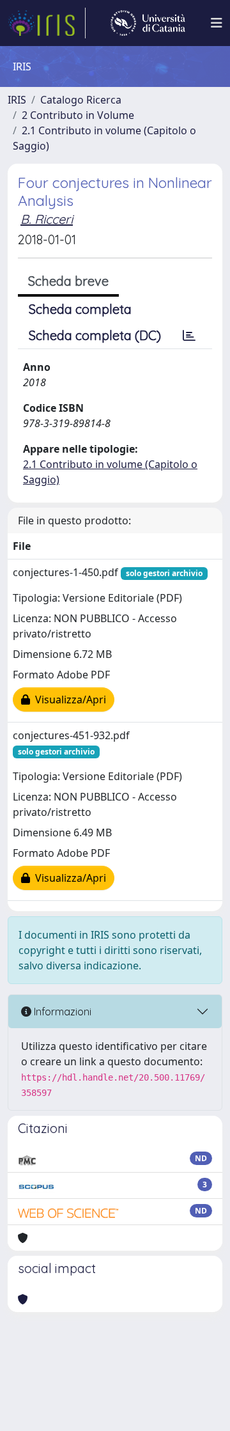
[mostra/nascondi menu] (216, 23)
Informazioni (61, 1011)
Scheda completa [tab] (80, 309)
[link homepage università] (147, 23)
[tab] (189, 335)
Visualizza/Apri (68, 699)
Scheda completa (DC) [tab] (95, 335)
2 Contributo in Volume (78, 115)
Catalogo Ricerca (80, 100)
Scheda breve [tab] (68, 281)
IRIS (17, 100)
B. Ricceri (46, 219)
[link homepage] (47, 23)
